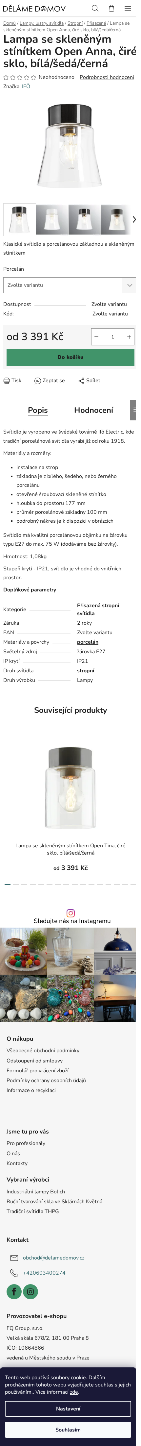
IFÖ (26, 86)
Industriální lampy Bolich (36, 1191)
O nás (13, 1153)
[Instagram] (30, 1291)
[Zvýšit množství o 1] (129, 337)
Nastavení (68, 1408)
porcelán (87, 642)
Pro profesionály (26, 1143)
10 (91, 884)
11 (100, 884)
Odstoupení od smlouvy (35, 1060)
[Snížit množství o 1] (96, 337)
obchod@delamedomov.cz (53, 1257)
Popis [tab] (38, 410)
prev (7, 770)
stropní (85, 670)
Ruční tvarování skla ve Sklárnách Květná (54, 1201)
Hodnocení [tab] (93, 410)
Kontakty (17, 1163)
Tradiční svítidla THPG (33, 1211)
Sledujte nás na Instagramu (72, 921)
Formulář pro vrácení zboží (38, 1070)
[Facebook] (14, 1291)
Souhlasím (68, 1430)
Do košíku (70, 357)
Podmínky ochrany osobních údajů (46, 1080)
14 (125, 884)
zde (74, 1392)
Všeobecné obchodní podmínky (43, 1050)
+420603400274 (44, 1273)
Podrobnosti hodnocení (107, 77)
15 (133, 884)
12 (108, 884)
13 (117, 884)
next (134, 770)
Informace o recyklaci (31, 1090)
